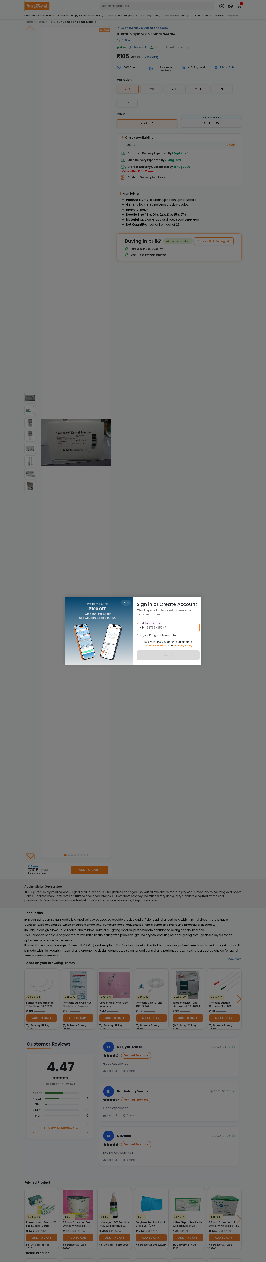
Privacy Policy (183, 645)
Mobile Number (151, 623)
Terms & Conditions (156, 645)
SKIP (126, 602)
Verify (168, 655)
